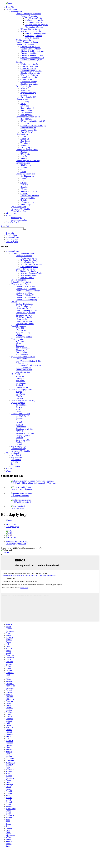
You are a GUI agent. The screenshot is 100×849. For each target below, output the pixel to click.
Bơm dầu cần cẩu (32, 38)
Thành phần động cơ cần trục (27, 42)
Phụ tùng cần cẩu (17, 11)
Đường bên (24, 123)
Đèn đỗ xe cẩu (26, 79)
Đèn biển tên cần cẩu (28, 77)
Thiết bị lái (24, 139)
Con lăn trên (15, 466)
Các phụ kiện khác (27, 198)
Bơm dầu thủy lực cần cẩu (30, 31)
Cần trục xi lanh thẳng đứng (31, 60)
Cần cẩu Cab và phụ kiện (25, 174)
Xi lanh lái (24, 136)
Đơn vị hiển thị (26, 119)
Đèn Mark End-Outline (29, 84)
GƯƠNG (24, 194)
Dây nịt (23, 172)
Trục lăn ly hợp (26, 112)
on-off (22, 169)
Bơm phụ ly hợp (26, 115)
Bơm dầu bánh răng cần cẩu (36, 33)
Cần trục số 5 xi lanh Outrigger (32, 51)
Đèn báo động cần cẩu (29, 64)
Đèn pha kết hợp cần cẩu (30, 73)
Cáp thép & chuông (18, 211)
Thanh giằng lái (26, 147)
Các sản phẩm (11, 9)
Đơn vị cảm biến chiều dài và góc (33, 126)
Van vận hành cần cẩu (33, 22)
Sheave (13, 464)
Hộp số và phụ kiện (18, 207)
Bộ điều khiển (25, 165)
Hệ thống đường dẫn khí (20, 209)
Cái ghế (23, 183)
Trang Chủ (10, 7)
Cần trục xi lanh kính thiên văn (32, 58)
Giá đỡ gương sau (27, 176)
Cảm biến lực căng (27, 132)
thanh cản (24, 178)
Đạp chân (24, 187)
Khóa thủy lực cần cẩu (34, 20)
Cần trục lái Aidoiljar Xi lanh (31, 55)
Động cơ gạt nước (27, 202)
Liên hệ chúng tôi (12, 222)
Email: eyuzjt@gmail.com (16, 544)
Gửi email (5, 552)
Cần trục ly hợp (22, 99)
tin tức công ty (16, 218)
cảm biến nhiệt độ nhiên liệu (21, 502)
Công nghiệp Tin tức (19, 220)
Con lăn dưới (16, 460)
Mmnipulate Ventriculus (29, 196)
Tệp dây (23, 156)
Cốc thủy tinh (25, 189)
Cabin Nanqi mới (17, 508)
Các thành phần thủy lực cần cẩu (28, 14)
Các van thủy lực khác (34, 27)
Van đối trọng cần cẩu (33, 18)
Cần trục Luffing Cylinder (30, 49)
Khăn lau (24, 200)
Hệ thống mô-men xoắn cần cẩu (28, 117)
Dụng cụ (23, 167)
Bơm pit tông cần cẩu (33, 36)
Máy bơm (14, 462)
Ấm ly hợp (24, 106)
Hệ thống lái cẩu (22, 134)
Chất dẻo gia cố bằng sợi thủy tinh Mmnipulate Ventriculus (33, 483)
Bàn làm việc (25, 204)
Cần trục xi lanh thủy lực (25, 44)
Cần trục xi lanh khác (28, 53)
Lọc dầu (23, 95)
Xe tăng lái (24, 145)
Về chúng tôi (11, 213)
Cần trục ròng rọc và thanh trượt (28, 161)
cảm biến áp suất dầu (28, 130)
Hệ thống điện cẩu (23, 163)
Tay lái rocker (25, 143)
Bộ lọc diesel (25, 90)
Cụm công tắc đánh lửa (20, 496)
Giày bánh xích (17, 455)
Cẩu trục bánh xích (13, 453)
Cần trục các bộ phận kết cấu (27, 150)
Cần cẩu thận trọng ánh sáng (31, 71)
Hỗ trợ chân (25, 154)
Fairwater (24, 185)
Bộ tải (8, 471)
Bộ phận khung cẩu (23, 40)
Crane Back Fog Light (29, 66)
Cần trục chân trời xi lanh (30, 47)
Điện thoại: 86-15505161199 (17, 541)
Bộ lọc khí (24, 88)
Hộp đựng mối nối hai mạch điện (33, 121)
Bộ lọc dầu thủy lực (28, 93)
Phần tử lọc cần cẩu (23, 86)
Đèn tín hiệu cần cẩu (28, 69)
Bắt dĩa (23, 104)
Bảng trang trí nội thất (28, 191)
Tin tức (8, 215)
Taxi (22, 180)
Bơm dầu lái (25, 141)
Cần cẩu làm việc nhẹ (28, 82)
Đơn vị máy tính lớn (28, 128)
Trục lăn (9, 468)
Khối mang (24, 101)
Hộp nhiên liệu (16, 457)
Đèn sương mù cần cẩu (29, 75)
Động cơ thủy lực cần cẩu (30, 29)
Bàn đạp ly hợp (26, 110)
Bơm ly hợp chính (27, 108)
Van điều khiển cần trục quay (36, 25)
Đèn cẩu (19, 62)
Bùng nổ (23, 152)
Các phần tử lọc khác (28, 97)
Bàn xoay (24, 158)
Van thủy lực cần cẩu (28, 16)
